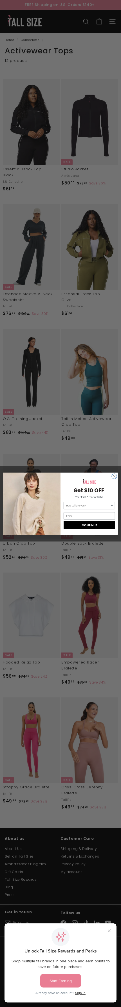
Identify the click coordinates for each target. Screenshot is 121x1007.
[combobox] (88, 505)
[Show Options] (112, 505)
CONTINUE (89, 525)
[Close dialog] (114, 476)
